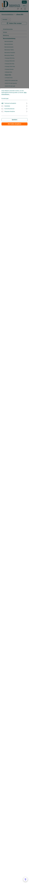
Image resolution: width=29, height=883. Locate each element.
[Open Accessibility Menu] (25, 879)
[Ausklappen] (27, 103)
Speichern (14, 119)
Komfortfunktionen (9, 108)
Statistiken (7, 106)
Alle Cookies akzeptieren (14, 124)
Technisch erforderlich (10, 103)
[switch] (2, 106)
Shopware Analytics (9, 111)
